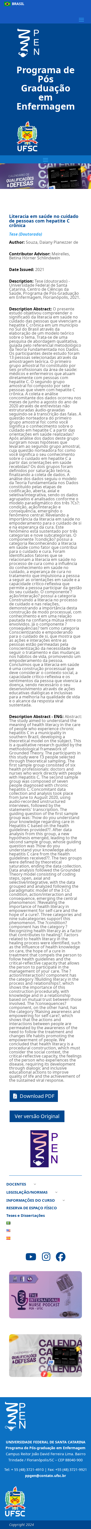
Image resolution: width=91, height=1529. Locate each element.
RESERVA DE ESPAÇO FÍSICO (31, 1208)
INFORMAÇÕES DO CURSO (30, 1200)
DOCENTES (16, 1184)
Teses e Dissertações (25, 1216)
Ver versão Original (37, 1116)
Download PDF (37, 1096)
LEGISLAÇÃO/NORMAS (27, 1192)
